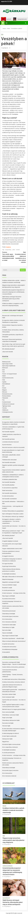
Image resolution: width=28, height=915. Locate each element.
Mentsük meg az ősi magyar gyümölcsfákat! (13, 709)
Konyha (4, 388)
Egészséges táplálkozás (8, 365)
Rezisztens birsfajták (7, 723)
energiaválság (8, 249)
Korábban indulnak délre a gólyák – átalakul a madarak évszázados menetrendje (14, 810)
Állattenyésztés (6, 361)
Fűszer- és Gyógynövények (9, 374)
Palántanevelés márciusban (9, 459)
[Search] (26, 23)
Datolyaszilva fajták (7, 739)
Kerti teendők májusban (8, 431)
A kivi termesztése (7, 619)
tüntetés (18, 249)
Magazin (4, 390)
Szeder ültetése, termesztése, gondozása (13, 667)
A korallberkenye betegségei (9, 649)
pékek (13, 249)
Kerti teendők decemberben (9, 493)
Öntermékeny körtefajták (8, 613)
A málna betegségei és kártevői (10, 733)
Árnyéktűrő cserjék (7, 587)
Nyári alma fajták (6, 630)
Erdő (3, 370)
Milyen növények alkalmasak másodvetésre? (14, 641)
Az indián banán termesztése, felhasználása (13, 679)
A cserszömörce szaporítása (9, 487)
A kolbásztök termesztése (9, 646)
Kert (3, 386)
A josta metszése (6, 444)
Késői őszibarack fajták (8, 697)
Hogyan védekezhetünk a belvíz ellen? (12, 548)
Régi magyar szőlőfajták (8, 596)
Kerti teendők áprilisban (8, 439)
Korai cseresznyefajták (8, 712)
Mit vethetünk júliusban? (8, 349)
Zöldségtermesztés (7, 412)
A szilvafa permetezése (8, 590)
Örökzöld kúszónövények (9, 611)
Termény (4, 408)
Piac (3, 400)
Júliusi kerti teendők (7, 351)
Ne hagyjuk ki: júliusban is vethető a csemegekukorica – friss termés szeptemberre (11, 521)
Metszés (4, 392)
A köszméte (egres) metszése (10, 616)
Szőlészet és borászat (8, 404)
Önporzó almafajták (7, 633)
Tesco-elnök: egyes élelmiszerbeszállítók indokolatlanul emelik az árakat (8, 256)
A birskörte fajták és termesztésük (11, 744)
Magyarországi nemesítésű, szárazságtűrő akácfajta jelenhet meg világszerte (13, 840)
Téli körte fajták (6, 726)
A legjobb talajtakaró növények (10, 541)
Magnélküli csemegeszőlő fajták (10, 582)
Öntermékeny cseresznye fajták (10, 715)
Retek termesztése (7, 490)
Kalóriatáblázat (6, 384)
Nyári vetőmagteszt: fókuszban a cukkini (12, 514)
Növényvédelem (6, 396)
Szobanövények (6, 402)
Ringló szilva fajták (7, 717)
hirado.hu (8, 247)
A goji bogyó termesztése (9, 566)
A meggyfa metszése (8, 556)
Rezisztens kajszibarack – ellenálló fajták (13, 638)
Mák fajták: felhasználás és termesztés (12, 576)
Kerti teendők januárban (8, 485)
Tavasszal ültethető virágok (9, 585)
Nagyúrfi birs (5, 741)
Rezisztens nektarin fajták (9, 694)
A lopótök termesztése (8, 644)
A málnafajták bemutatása (9, 574)
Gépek (4, 376)
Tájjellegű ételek (6, 406)
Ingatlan (4, 382)
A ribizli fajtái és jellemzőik (9, 736)
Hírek (2, 34)
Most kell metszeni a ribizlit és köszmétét (13, 447)
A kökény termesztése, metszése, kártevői (13, 682)
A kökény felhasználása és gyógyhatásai (13, 511)
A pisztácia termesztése (8, 598)
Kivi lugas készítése (7, 563)
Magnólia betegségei (7, 579)
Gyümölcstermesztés (8, 378)
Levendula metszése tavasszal (10, 442)
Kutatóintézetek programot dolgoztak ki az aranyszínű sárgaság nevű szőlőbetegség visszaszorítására (13, 292)
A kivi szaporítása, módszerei (10, 747)
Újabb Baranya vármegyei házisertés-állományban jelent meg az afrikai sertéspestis (12, 298)
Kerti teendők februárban (8, 482)
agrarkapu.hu (5, 47)
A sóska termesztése (8, 496)
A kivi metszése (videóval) (9, 622)
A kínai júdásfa (6, 652)
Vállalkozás (5, 410)
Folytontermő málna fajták (9, 624)
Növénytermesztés (7, 394)
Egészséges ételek (7, 363)
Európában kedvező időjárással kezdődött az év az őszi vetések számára (20, 257)
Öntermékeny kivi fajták (8, 627)
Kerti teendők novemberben (9, 498)
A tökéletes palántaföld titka (9, 479)
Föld (3, 372)
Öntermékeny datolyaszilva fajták (11, 720)
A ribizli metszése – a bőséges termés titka (13, 593)
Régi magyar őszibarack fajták (10, 635)
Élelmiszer (5, 367)
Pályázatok (5, 398)
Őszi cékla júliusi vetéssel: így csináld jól (13, 516)
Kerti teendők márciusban (9, 462)
